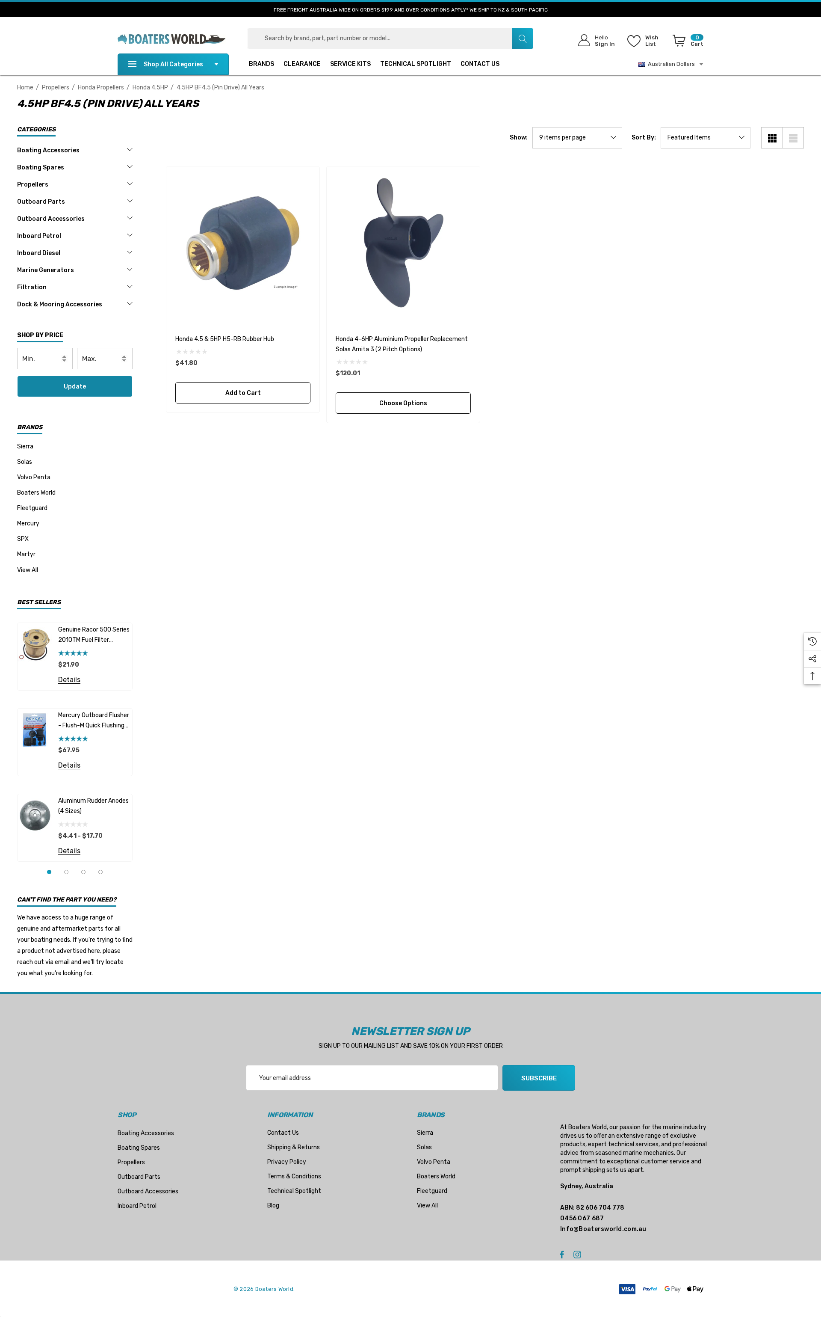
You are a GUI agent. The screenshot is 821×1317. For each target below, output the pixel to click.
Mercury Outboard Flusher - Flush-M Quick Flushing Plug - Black (93, 721)
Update (75, 386)
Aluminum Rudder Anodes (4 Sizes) (93, 806)
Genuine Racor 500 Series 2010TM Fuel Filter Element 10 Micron (94, 635)
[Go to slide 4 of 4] (100, 872)
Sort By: (644, 138)
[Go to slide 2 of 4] (66, 872)
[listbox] (705, 137)
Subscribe (539, 1078)
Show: (519, 138)
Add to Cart (242, 393)
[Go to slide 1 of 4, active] (49, 872)
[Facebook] (562, 1254)
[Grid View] (772, 137)
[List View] (793, 137)
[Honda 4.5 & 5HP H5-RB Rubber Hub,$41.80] (242, 243)
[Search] (522, 38)
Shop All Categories (173, 64)
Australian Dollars (670, 64)
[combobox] (390, 38)
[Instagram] (578, 1254)
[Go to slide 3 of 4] (83, 872)
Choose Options (403, 403)
